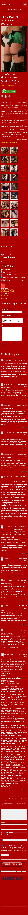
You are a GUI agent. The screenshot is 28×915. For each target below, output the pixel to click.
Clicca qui (8, 266)
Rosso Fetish (7, 4)
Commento (4, 808)
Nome (3, 822)
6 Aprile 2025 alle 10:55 (20, 360)
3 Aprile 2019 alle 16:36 (20, 476)
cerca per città (14, 10)
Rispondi (24, 379)
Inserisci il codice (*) (7, 315)
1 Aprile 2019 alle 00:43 (20, 526)
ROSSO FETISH (20, 911)
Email (2, 827)
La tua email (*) (6, 309)
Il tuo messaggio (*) (7, 325)
